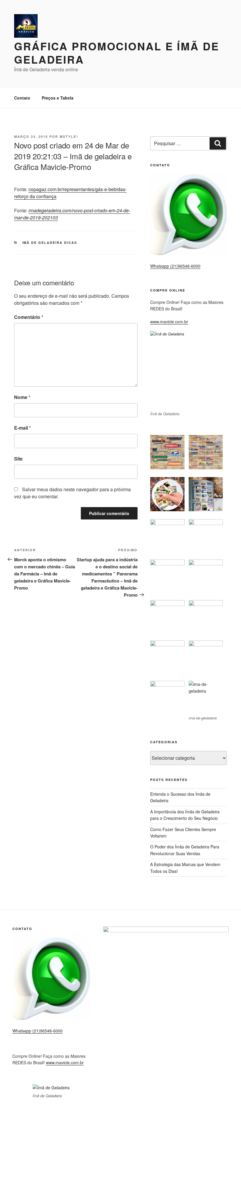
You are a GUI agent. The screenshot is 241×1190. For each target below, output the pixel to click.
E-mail (22, 427)
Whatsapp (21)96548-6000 (175, 266)
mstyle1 (69, 136)
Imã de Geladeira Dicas (49, 242)
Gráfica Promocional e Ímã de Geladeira (116, 52)
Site (18, 458)
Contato (22, 98)
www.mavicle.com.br (169, 322)
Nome (22, 397)
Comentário (28, 317)
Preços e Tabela (57, 98)
